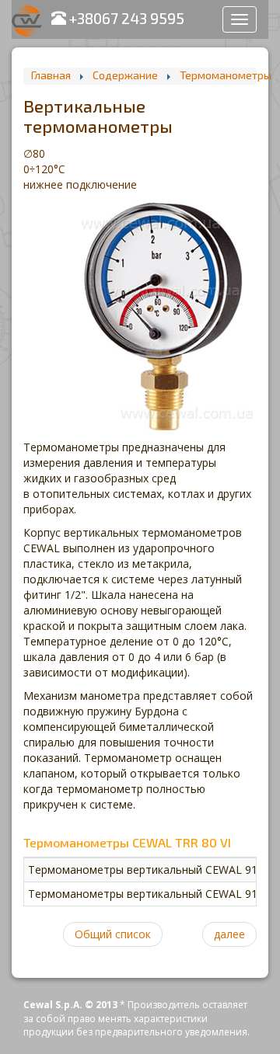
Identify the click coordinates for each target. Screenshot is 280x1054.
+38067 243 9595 (125, 18)
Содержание (125, 75)
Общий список (113, 934)
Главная (51, 75)
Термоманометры (225, 75)
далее (229, 934)
